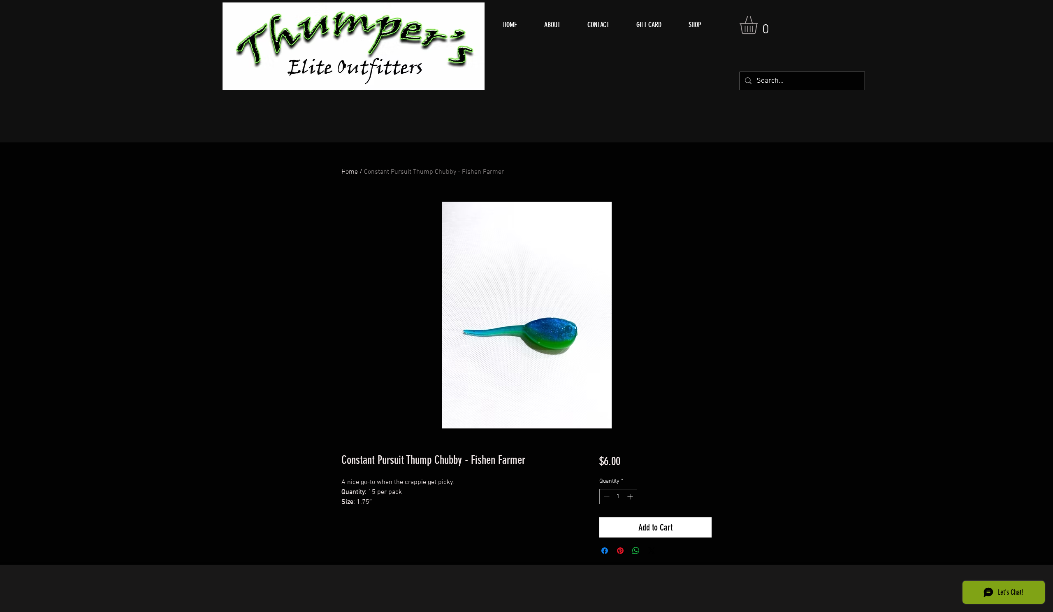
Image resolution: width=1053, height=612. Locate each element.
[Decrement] (606, 496)
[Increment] (631, 496)
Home (349, 172)
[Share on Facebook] (605, 551)
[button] (759, 25)
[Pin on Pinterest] (620, 551)
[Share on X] (651, 551)
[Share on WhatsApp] (636, 551)
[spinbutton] (618, 496)
